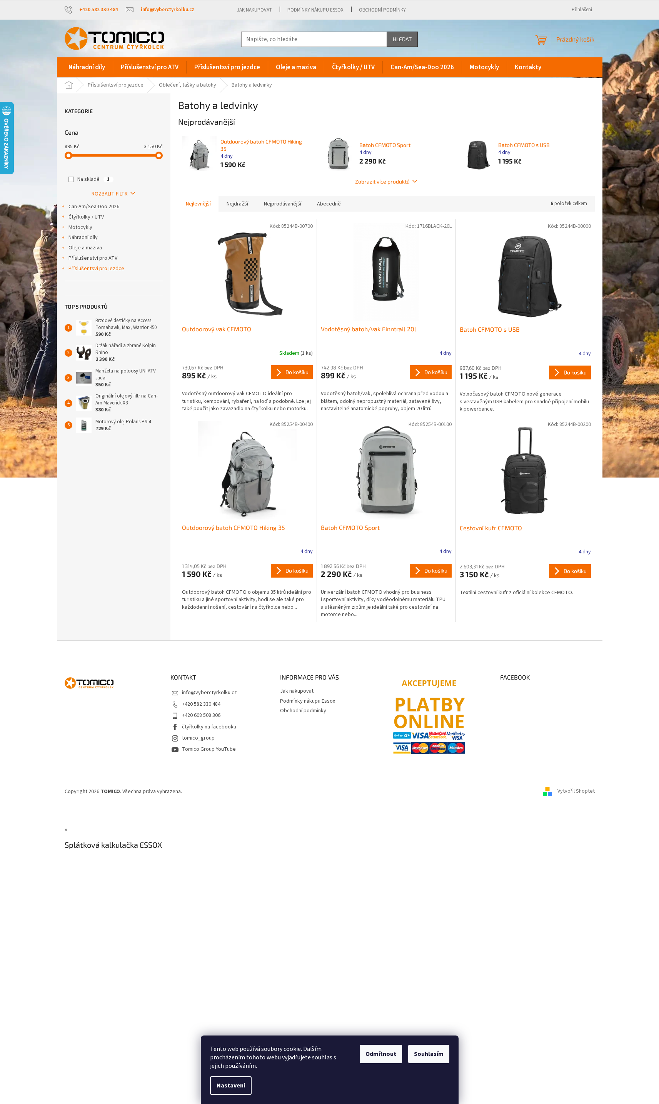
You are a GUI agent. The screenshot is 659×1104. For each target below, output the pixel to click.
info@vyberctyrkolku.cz (209, 692)
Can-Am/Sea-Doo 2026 (93, 206)
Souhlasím (429, 1054)
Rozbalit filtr (110, 194)
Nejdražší (237, 204)
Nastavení (231, 1085)
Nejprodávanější (282, 204)
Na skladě (93, 179)
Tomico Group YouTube (209, 749)
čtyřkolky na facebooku (209, 727)
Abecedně (329, 204)
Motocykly (80, 227)
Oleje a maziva (85, 248)
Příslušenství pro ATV (92, 258)
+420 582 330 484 (201, 704)
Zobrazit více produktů (382, 181)
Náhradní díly (83, 237)
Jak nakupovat (254, 10)
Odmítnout (380, 1054)
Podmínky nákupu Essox (315, 10)
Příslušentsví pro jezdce (96, 268)
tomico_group (198, 738)
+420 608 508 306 (201, 715)
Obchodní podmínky (382, 10)
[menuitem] (87, 67)
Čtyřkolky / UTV (86, 217)
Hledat (402, 39)
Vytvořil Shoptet (576, 791)
